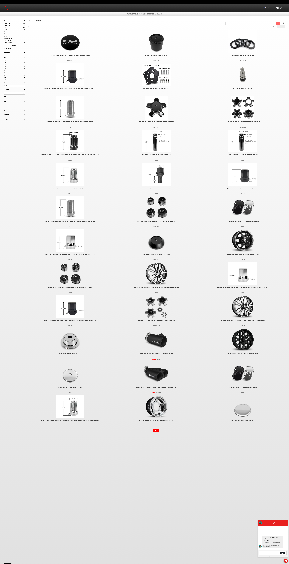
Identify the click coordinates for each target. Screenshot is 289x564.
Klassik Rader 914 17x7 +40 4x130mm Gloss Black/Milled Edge (243, 254)
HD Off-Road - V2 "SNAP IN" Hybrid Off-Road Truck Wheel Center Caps (156, 320)
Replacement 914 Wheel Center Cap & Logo (70, 353)
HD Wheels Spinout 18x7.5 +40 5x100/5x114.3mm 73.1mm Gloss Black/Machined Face (243, 320)
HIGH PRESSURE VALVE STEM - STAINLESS (243, 88)
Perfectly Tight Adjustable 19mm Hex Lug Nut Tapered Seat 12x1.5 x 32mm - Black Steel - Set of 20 (70, 88)
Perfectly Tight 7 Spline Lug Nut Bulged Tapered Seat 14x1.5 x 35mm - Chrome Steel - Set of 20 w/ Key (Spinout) (70, 420)
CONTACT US (68, 7)
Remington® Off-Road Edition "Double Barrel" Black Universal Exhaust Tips (156, 387)
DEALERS (61, 7)
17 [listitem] (5, 68)
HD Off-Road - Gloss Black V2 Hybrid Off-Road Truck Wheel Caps (156, 122)
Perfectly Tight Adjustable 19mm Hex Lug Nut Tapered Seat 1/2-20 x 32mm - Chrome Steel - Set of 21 (243, 287)
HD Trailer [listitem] (6, 32)
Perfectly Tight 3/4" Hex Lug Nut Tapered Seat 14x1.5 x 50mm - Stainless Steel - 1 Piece (70, 122)
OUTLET (75, 7)
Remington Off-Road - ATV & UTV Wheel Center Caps (156, 254)
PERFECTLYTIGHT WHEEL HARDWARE (32, 7)
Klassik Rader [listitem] (7, 25)
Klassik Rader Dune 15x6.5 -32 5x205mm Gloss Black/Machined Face (156, 420)
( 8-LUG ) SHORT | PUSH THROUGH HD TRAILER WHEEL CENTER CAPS (243, 221)
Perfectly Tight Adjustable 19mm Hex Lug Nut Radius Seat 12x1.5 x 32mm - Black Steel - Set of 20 (242, 188)
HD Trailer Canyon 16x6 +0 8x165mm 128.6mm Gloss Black (243, 353)
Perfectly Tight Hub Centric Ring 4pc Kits (243, 55)
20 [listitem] (5, 62)
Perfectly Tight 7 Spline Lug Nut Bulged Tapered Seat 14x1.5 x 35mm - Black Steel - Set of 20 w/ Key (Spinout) (70, 155)
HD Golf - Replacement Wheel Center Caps (156, 55)
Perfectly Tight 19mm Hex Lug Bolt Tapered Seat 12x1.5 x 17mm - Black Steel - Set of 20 (156, 188)
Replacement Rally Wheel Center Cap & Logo (242, 420)
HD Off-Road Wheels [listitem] (8, 36)
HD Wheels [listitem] (7, 27)
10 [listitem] (5, 79)
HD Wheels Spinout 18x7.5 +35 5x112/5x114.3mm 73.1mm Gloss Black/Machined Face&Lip (156, 287)
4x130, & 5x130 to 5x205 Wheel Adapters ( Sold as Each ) (156, 88)
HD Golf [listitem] (6, 29)
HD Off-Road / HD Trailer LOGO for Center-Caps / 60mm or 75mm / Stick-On (70, 55)
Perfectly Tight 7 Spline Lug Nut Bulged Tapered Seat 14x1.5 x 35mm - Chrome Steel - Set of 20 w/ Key (70, 188)
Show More (14, 45)
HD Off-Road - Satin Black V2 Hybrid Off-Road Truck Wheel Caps (243, 122)
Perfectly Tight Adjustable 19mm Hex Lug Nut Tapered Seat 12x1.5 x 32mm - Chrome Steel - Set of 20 (70, 254)
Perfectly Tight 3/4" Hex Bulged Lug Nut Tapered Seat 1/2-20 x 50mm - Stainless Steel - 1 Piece (70, 221)
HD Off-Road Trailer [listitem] (8, 34)
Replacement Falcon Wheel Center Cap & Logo (70, 387)
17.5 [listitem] (5, 66)
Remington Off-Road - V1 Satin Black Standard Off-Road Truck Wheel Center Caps (70, 287)
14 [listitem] (5, 75)
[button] (277, 8)
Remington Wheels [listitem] (8, 42)
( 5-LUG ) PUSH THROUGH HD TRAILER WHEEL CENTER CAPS (243, 387)
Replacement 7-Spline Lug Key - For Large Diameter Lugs (156, 155)
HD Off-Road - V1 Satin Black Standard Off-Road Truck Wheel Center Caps (156, 221)
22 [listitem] (5, 60)
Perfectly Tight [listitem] (7, 23)
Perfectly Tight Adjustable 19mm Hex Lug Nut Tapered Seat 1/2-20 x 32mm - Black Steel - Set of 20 (70, 320)
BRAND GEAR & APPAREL (46, 7)
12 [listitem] (5, 77)
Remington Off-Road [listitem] (8, 38)
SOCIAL (55, 7)
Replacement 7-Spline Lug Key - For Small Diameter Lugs (243, 155)
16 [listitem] (5, 71)
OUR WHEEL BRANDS (19, 7)
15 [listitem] (5, 73)
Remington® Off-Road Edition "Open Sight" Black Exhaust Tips (156, 353)
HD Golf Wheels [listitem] (8, 40)
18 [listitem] (5, 64)
